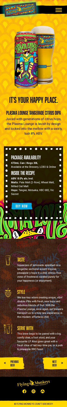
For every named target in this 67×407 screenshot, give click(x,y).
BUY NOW (22, 206)
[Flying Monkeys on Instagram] (33, 392)
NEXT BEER (54, 363)
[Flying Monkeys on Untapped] (43, 392)
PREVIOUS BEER (14, 363)
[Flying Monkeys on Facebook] (24, 392)
